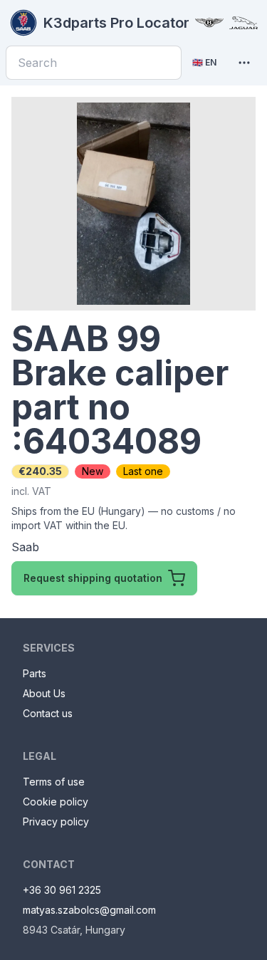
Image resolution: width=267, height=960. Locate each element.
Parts (34, 673)
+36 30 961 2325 (62, 890)
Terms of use (54, 782)
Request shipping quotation (92, 578)
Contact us (48, 713)
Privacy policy (56, 821)
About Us (44, 693)
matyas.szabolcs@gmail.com (89, 910)
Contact (49, 864)
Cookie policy (55, 801)
